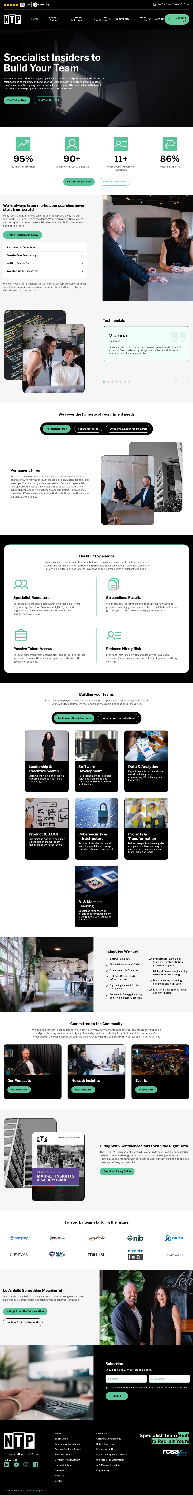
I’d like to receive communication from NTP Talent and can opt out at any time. (149, 1387)
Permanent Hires (56, 428)
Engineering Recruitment (68, 1449)
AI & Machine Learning (108, 1465)
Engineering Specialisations (118, 718)
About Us (60, 1476)
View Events (146, 1089)
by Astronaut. (25, 1490)
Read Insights (83, 1089)
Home (58, 1433)
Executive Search (64, 1455)
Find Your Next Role (49, 100)
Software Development (108, 1439)
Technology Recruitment (68, 1444)
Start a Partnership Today (22, 235)
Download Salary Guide (117, 1171)
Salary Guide (61, 1439)
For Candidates (63, 1465)
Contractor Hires (88, 428)
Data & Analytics (105, 1444)
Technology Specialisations (74, 718)
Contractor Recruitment (67, 1460)
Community (61, 1470)
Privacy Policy (40, 1490)
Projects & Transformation (110, 1460)
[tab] (104, 381)
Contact (59, 1481)
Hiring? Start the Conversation (25, 1311)
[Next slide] (186, 382)
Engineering (102, 1470)
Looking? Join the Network (23, 1322)
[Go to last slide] (177, 382)
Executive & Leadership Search (128, 428)
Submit (116, 1396)
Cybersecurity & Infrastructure (112, 1455)
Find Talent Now (16, 100)
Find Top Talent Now (79, 181)
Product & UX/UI (104, 1449)
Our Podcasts (19, 1089)
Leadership (102, 1433)
